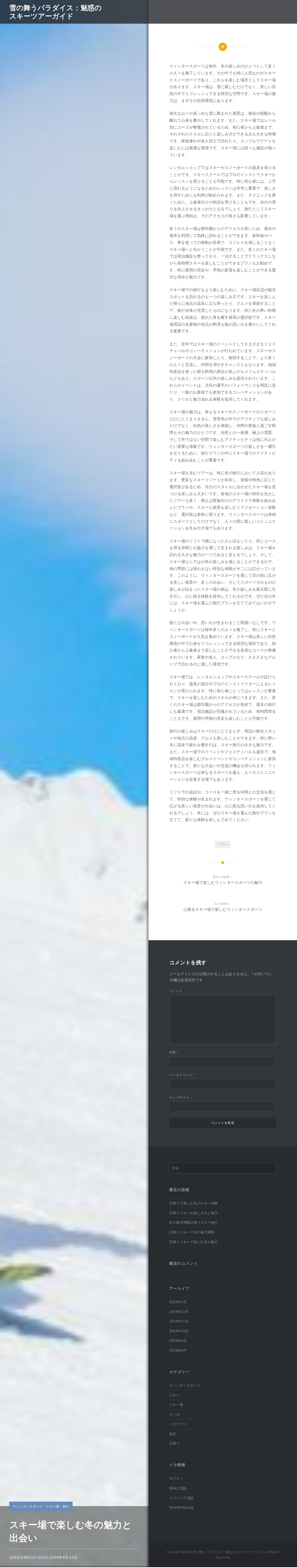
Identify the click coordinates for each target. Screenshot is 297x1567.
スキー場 (52, 1506)
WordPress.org (181, 1507)
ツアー (222, 844)
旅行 (66, 1506)
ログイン (176, 1478)
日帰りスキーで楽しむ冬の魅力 (193, 1242)
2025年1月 (178, 1302)
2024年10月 (179, 1331)
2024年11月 (179, 1321)
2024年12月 (179, 1311)
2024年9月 (178, 1340)
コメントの (181, 1497)
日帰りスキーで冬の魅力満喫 (191, 1232)
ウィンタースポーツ (28, 1506)
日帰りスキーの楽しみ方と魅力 (193, 1213)
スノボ (174, 1414)
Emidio (28, 1557)
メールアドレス (182, 1075)
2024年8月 (178, 1350)
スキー (174, 1395)
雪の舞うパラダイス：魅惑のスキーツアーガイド (55, 12)
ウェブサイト (179, 1097)
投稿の (177, 1488)
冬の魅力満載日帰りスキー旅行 (193, 1222)
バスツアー (178, 1424)
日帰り (174, 1443)
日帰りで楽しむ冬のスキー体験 (193, 1203)
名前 (173, 1052)
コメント (176, 991)
